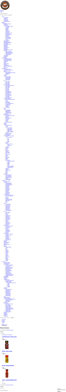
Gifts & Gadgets (6, 63)
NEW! (3, 22)
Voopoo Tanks (8, 209)
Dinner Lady (6, 302)
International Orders (7, 21)
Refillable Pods (6, 225)
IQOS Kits (7, 187)
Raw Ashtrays (8, 86)
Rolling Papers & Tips (7, 98)
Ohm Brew (5, 313)
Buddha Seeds (8, 111)
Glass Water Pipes (8, 175)
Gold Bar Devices (8, 235)
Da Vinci (7, 143)
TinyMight (7, 168)
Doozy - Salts (8, 304)
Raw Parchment (8, 91)
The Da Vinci (9, 145)
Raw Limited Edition (9, 97)
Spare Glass (5, 240)
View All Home (6, 17)
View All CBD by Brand (9, 26)
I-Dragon (7, 151)
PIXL (6, 202)
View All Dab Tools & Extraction (10, 72)
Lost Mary (7, 198)
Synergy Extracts (8, 36)
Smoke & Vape (4, 68)
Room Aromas (6, 67)
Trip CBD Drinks (8, 37)
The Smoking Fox (8, 38)
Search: (1, 317)
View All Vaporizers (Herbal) (10, 135)
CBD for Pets (6, 56)
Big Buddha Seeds (8, 110)
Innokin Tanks (8, 207)
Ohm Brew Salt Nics (9, 273)
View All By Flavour (9, 289)
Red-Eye (7, 158)
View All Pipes (8, 81)
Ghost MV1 (7, 150)
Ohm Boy (5, 312)
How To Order (6, 19)
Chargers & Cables (6, 242)
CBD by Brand (6, 25)
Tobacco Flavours (8, 295)
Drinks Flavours (8, 291)
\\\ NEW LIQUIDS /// (7, 263)
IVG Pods (7, 237)
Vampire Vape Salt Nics (9, 275)
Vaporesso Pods (8, 230)
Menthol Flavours (8, 293)
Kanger (7, 254)
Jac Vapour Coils (8, 217)
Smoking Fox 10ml (8, 281)
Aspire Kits (7, 186)
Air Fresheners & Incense (7, 59)
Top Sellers (5, 287)
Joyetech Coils (8, 218)
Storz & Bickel (8, 160)
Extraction (7, 74)
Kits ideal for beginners (9, 184)
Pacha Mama (6, 314)
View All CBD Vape (9, 51)
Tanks (5, 203)
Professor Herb (8, 154)
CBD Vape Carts (8, 54)
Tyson (6, 39)
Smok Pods (7, 229)
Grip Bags (7, 116)
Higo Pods (7, 236)
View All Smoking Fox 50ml (12, 282)
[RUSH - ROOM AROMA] (7, 363)
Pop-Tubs (7, 119)
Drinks (5, 62)
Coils (4, 211)
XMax (7, 172)
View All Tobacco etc (9, 125)
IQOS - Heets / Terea (7, 244)
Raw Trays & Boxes (9, 95)
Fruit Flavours (8, 292)
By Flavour (5, 288)
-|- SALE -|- (5, 278)
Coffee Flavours (8, 290)
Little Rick (7, 30)
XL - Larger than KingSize (9, 103)
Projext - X (7, 157)
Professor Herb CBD (9, 34)
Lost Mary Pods (8, 238)
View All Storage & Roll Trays (10, 115)
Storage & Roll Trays (7, 114)
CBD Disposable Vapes (9, 52)
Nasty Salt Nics (8, 272)
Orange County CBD (9, 32)
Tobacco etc (5, 124)
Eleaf (6, 213)
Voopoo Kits (7, 193)
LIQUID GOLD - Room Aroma (9, 336)
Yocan (7, 173)
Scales (5, 108)
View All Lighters (8, 76)
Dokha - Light (10, 128)
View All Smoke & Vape (7, 69)
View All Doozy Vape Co (9, 303)
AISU (5, 296)
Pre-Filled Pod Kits (8, 183)
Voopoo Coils (8, 223)
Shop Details (6, 18)
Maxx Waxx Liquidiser (9, 299)
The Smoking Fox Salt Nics (10, 274)
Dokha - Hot (9, 130)
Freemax (7, 214)
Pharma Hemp (8, 33)
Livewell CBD (8, 31)
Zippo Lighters (8, 79)
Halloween (5, 64)
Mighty (9, 162)
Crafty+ (9, 161)
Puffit (6, 156)
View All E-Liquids (7, 262)
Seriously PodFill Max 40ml (10, 308)
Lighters (5, 75)
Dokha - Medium (10, 129)
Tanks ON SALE (8, 204)
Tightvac (7, 120)
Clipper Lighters (8, 77)
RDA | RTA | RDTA (9, 210)
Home (3, 16)
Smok (6, 257)
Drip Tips (5, 243)
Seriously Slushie (8, 309)
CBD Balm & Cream (7, 41)
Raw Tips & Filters (8, 94)
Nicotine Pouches (6, 65)
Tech (4, 66)
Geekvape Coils (8, 215)
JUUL (7, 253)
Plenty (8, 164)
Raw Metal (7, 90)
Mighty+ (9, 163)
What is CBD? (6, 40)
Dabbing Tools (8, 73)
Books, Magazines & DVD (8, 60)
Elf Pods (7, 234)
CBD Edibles (6, 46)
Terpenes (5, 122)
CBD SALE (5, 24)
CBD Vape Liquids (8, 53)
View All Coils (8, 212)
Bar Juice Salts (8, 266)
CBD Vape (5, 50)
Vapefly (7, 258)
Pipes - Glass (7, 82)
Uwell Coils (7, 224)
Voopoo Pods (8, 231)
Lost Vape (7, 255)
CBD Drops (5, 45)
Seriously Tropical (8, 311)
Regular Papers (8, 104)
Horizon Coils (8, 216)
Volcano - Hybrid (10, 167)
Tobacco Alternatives (9, 133)
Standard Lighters (8, 78)
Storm (6, 159)
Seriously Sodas (8, 310)
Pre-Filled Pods (6, 233)
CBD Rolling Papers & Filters (8, 49)
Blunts (7, 100)
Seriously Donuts (8, 306)
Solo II (8, 141)
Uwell (6, 260)
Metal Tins (7, 117)
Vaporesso (7, 259)
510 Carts (7, 232)
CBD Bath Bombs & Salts (7, 42)
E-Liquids (3, 261)
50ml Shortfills (6, 276)
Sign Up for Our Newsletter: (61, 389)
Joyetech (7, 252)
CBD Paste (5, 48)
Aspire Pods (7, 226)
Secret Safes (7, 118)
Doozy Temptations (8, 305)
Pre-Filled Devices (6, 194)
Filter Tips (7, 106)
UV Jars (7, 121)
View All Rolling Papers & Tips (10, 99)
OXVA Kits (7, 190)
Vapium (7, 169)
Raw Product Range (7, 84)
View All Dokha (10, 127)
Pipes (4, 80)
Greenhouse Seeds (8, 112)
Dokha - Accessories (10, 131)
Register (3, 321)
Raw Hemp (7, 89)
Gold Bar (7, 197)
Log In (3, 322)
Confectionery (6, 61)
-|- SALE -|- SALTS (8, 265)
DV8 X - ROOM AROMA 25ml (9, 380)
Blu (6, 248)
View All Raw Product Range (10, 85)
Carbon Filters (8, 107)
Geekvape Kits (8, 188)
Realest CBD (8, 35)
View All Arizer (10, 137)
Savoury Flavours (8, 294)
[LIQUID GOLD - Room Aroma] (7, 334)
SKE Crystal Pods (8, 239)
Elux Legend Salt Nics (9, 270)
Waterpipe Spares (8, 178)
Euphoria (7, 28)
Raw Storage (7, 93)
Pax (6, 153)
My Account (4, 319)
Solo (8, 140)
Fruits (8, 284)
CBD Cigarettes (6, 43)
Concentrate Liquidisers (7, 298)
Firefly (7, 148)
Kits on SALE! (8, 185)
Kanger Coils (8, 219)
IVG (6, 201)
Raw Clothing (8, 87)
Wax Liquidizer (8, 301)
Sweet (8, 285)
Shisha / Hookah (8, 179)
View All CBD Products (7, 23)
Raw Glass (7, 88)
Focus (6, 149)
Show (1, 333)
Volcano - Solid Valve (11, 166)
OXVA (7, 228)
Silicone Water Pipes (9, 177)
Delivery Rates (6, 20)
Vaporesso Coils (8, 222)
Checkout (3, 320)
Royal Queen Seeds (8, 113)
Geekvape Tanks (8, 206)
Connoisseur (7, 101)
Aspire (7, 247)
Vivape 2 (7, 170)
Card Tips (7, 105)
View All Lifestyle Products (8, 58)
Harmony (7, 29)
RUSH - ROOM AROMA (8, 365)
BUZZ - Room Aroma (7, 351)
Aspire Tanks (8, 205)
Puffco (7, 155)
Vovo (6, 171)
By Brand (5, 246)
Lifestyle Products (4, 324)
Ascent (9, 144)
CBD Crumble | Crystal (7, 44)
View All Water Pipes (9, 174)
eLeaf (6, 249)
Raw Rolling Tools (8, 92)
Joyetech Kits (8, 189)
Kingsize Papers (8, 102)
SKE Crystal (7, 200)
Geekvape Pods (8, 227)
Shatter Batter (8, 300)
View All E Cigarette (7, 181)
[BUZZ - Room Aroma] (7, 349)
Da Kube (7, 142)
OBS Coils (7, 220)
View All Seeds (8, 109)
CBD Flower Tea (6, 47)
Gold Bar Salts (8, 271)
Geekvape (7, 250)
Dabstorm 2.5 (8, 147)
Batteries (5, 241)
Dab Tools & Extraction (7, 71)
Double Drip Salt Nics (9, 268)
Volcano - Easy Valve (11, 165)
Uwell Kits (7, 191)
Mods (5, 245)
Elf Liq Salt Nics (8, 269)
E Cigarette (3, 180)
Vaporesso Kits (8, 192)
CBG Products (6, 55)
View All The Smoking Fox (10, 280)
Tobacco (7, 132)
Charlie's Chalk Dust (7, 297)
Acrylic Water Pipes (8, 176)
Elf (6, 196)
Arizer (7, 136)
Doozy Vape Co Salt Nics (9, 267)
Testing (5, 123)
